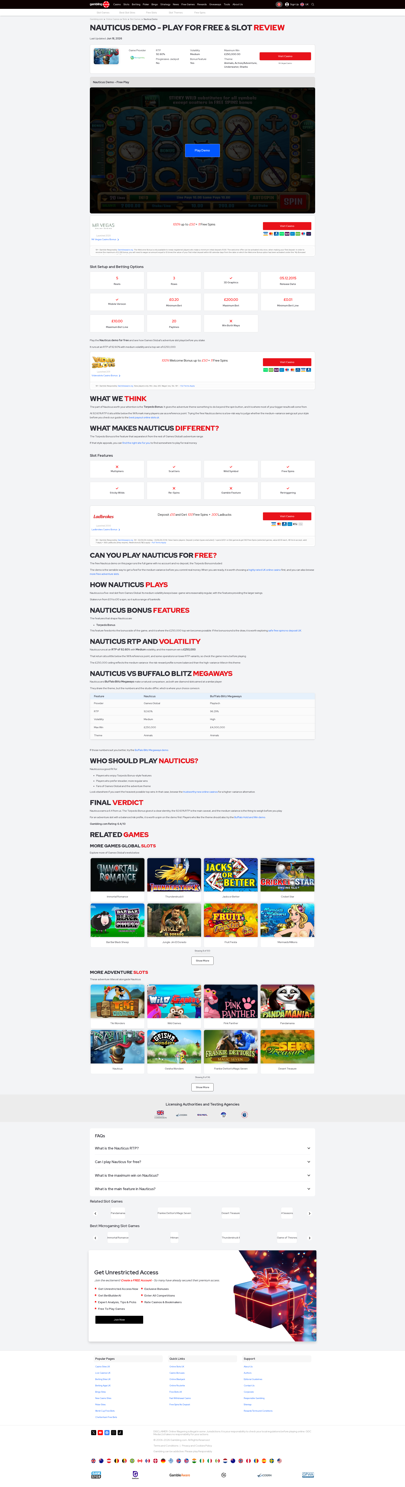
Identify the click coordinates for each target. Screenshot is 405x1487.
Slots (125, 19)
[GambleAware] (179, 1482)
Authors (247, 1380)
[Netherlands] (225, 1468)
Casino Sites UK (102, 1374)
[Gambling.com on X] (93, 1450)
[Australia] (101, 1468)
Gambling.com (96, 19)
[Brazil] (132, 1468)
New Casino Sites (103, 1405)
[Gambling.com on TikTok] (120, 1450)
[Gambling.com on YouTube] (100, 1450)
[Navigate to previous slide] (95, 1215)
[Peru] (248, 1468)
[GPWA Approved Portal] (308, 1482)
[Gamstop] (96, 1482)
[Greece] (171, 1468)
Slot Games (135, 19)
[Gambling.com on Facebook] (106, 1450)
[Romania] (256, 1468)
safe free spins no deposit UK (284, 630)
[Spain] (264, 1468)
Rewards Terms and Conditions (258, 1418)
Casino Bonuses (176, 1380)
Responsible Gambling (254, 1405)
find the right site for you (136, 443)
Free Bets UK (175, 1399)
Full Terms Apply (188, 386)
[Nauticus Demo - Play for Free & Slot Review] (93, 1468)
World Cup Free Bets (105, 1418)
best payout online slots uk (144, 417)
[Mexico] (217, 1468)
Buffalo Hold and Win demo (249, 817)
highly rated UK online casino (265, 569)
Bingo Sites (100, 1399)
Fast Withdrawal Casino (180, 1405)
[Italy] (209, 1468)
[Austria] (109, 1468)
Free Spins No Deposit (179, 1412)
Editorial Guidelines (253, 1387)
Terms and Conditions (166, 1453)
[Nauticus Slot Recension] (271, 1468)
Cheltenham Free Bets (106, 1424)
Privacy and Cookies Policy (197, 1453)
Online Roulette (177, 1393)
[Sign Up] (279, 4)
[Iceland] (178, 1468)
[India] (194, 1468)
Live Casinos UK (102, 1380)
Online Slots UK (176, 1374)
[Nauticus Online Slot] (140, 1468)
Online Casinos (112, 19)
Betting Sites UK (103, 1387)
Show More (202, 960)
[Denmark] (155, 1468)
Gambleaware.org (125, 250)
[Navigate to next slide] (309, 1215)
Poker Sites (100, 1412)
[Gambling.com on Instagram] (113, 1450)
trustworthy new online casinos (200, 791)
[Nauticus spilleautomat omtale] (240, 1468)
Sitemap (247, 1412)
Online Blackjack (177, 1387)
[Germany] (163, 1468)
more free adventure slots (104, 574)
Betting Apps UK (103, 1393)
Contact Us (249, 1393)
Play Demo (202, 150)
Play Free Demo (117, 874)
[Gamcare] (135, 1483)
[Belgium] (116, 1468)
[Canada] (147, 1468)
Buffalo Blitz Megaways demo (151, 750)
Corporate (249, 1399)
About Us (248, 1374)
